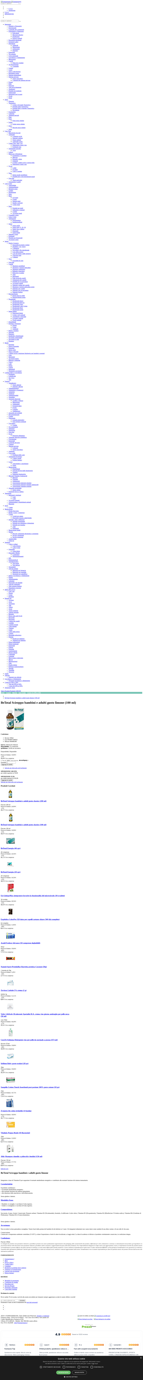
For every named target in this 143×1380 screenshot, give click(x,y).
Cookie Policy (9, 1264)
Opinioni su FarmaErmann (13, 1269)
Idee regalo (22, 693)
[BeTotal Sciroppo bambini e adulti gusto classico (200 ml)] (10, 797)
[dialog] (71, 1368)
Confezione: (5, 1238)
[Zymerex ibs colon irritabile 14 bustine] (10, 1107)
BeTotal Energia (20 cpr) (10, 872)
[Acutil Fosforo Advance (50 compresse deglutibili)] (10, 939)
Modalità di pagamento (12, 1280)
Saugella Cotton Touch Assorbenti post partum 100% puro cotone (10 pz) (30, 1087)
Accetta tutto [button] (63, 1372)
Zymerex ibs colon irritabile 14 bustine (16, 1111)
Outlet (2, 693)
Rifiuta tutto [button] (79, 1372)
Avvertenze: (5, 1225)
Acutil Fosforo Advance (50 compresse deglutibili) (20, 943)
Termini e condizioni (43, 1316)
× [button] (141, 1358)
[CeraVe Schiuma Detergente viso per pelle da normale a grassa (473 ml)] (10, 1036)
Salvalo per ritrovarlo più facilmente (16, 768)
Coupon (8, 693)
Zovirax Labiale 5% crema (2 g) (13, 990)
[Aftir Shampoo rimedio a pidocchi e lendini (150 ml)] (10, 1152)
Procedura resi (9, 1284)
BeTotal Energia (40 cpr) (10, 848)
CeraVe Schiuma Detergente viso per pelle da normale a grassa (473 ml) (29, 1040)
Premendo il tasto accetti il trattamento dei (19, 1302)
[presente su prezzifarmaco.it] (89, 1326)
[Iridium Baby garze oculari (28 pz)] (10, 1060)
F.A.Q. (11, 9)
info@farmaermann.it (20, 1323)
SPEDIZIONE (9, 14)
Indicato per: (4, 1169)
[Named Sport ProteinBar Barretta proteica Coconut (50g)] (10, 963)
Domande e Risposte (11, 1287)
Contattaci (8, 1266)
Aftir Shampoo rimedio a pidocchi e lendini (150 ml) (21, 1156)
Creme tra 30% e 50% (34, 693)
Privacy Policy (9, 1262)
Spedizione (12, 10)
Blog (6, 1261)
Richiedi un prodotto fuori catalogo (15, 1268)
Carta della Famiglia (11, 1289)
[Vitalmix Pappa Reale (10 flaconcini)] (10, 1129)
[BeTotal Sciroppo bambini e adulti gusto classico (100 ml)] (10, 821)
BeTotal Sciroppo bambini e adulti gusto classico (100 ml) (23, 825)
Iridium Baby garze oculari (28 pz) (14, 1063)
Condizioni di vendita (11, 1282)
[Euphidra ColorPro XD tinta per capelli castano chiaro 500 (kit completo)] (10, 915)
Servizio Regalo (9, 1286)
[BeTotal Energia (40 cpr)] (10, 844)
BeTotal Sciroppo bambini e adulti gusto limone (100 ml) (22, 698)
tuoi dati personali (32, 1302)
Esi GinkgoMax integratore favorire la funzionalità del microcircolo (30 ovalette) (33, 896)
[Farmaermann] (11, 1)
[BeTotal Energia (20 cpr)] (10, 868)
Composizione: (7, 1209)
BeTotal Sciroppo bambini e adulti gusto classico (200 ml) (23, 801)
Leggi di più (94, 1363)
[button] (71, 1377)
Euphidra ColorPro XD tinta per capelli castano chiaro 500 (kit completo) (30, 919)
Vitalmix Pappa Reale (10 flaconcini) (15, 1133)
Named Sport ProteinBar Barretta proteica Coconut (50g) (24, 967)
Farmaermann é (9, 1259)
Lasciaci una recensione (12, 1271)
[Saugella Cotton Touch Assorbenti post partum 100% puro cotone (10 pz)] (10, 1083)
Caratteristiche (6, 1184)
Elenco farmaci (9, 1273)
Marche (14, 693)
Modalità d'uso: (7, 1200)
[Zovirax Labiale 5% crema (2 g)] (10, 986)
